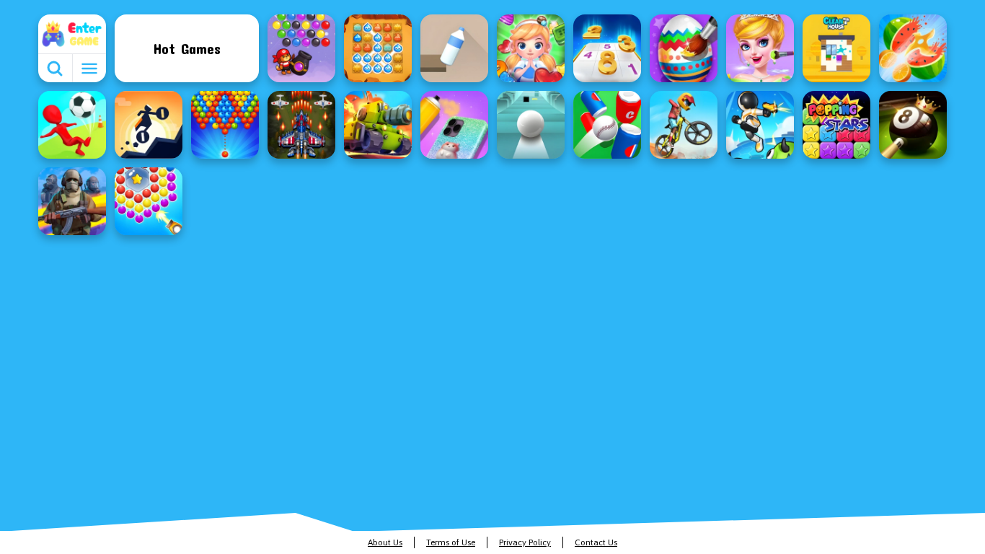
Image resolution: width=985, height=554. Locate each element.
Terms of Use (450, 542)
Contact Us (596, 542)
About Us (385, 542)
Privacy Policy (525, 542)
